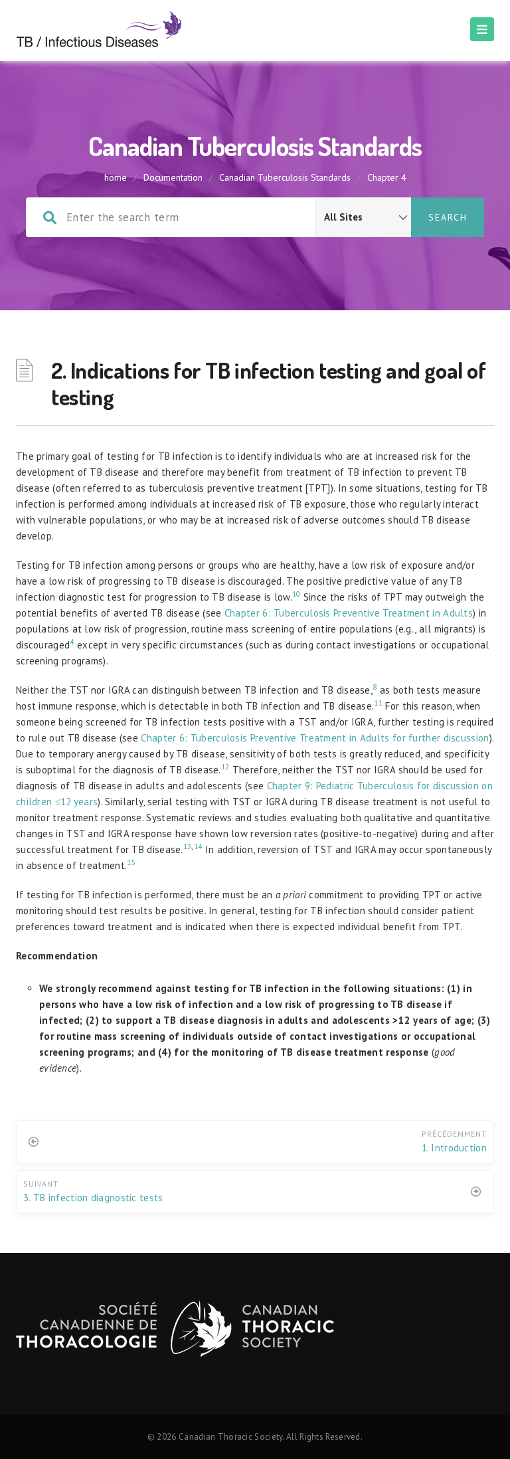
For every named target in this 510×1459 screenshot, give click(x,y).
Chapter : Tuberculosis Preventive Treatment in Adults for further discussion (315, 737)
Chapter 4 (386, 177)
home (115, 177)
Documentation (173, 177)
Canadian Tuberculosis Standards (285, 177)
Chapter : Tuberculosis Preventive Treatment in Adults (348, 613)
